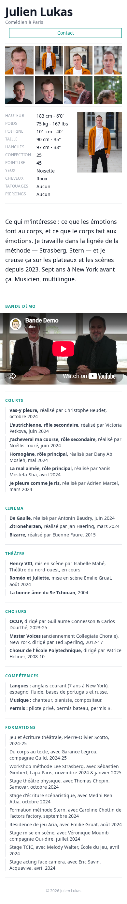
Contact (65, 33)
